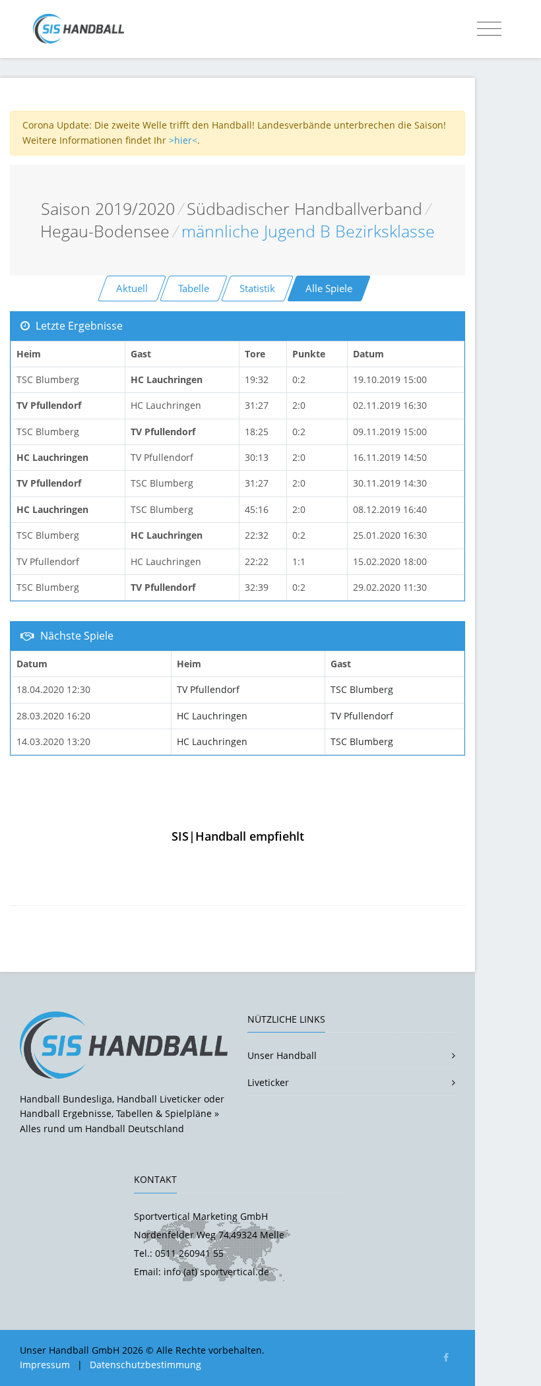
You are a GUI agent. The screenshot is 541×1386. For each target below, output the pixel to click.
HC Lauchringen (212, 715)
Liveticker (268, 1082)
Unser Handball (282, 1055)
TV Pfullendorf (208, 689)
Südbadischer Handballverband (304, 209)
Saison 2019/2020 (108, 209)
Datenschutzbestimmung (145, 1364)
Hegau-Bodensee (105, 231)
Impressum (45, 1364)
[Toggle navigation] (489, 29)
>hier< (183, 140)
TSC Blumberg (362, 689)
